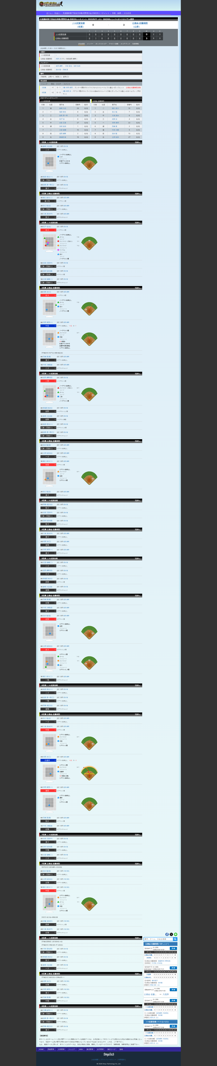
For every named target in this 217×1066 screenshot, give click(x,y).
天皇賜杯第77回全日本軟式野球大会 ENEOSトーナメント (86, 13)
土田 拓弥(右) (47, 453)
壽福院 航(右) (47, 408)
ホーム (49, 13)
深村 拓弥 (77, 66)
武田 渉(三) (47, 292)
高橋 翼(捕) (47, 357)
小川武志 (159, 963)
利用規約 (121, 1059)
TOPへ (137, 142)
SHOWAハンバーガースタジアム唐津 (118, 19)
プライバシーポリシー (108, 1059)
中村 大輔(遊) (47, 365)
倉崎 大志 (62, 108)
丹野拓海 (167, 961)
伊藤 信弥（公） (155, 985)
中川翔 (154, 963)
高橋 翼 (65, 69)
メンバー (90, 44)
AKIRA (149, 958)
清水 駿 (58, 69)
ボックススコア (101, 44)
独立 (112, 1049)
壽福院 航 (62, 137)
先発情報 (135, 44)
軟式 (90, 1049)
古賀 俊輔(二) (47, 279)
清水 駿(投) (47, 445)
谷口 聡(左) (47, 206)
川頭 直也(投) (47, 949)
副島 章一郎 (63, 115)
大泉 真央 (115, 115)
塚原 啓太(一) (47, 177)
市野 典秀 (115, 123)
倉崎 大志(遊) (47, 146)
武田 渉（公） (154, 1017)
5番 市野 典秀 (68, 87)
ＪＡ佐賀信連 (60, 34)
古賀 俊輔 (62, 130)
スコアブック (125, 44)
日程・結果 (116, 13)
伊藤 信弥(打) (47, 921)
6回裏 (44, 92)
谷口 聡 (114, 112)
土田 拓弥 (115, 137)
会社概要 (95, 1059)
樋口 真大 (115, 108)
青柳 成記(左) (48, 504)
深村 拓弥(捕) (47, 271)
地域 (121, 1049)
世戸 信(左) (47, 226)
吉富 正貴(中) (47, 263)
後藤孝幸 (161, 961)
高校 (51, 1049)
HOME (41, 1049)
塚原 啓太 (62, 112)
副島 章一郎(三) (48, 185)
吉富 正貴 (62, 123)
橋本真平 (155, 980)
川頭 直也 (68, 66)
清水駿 (160, 983)
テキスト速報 (113, 44)
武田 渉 (58, 59)
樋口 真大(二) (47, 197)
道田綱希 (159, 1013)
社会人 (57, 13)
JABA (81, 1049)
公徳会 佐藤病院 (62, 38)
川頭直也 (165, 1013)
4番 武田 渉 (67, 91)
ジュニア (71, 1049)
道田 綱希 (59, 66)
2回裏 (44, 87)
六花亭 (148, 974)
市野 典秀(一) (47, 322)
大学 (61, 1049)
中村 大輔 (115, 130)
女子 (100, 1049)
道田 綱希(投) (47, 377)
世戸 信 (62, 119)
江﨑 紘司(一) (47, 1010)
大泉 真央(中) (48, 214)
